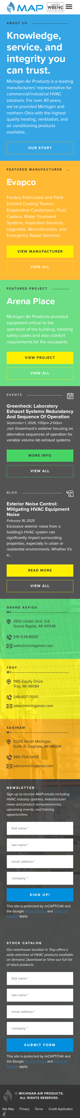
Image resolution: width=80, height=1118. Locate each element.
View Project (40, 358)
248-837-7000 (25, 696)
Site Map (8, 1109)
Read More (40, 570)
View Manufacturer (40, 251)
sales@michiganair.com (33, 645)
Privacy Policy (35, 911)
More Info (40, 455)
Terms (39, 1109)
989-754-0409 (26, 757)
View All (40, 267)
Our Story (40, 148)
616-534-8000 (25, 636)
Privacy (24, 1109)
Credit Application (61, 1109)
